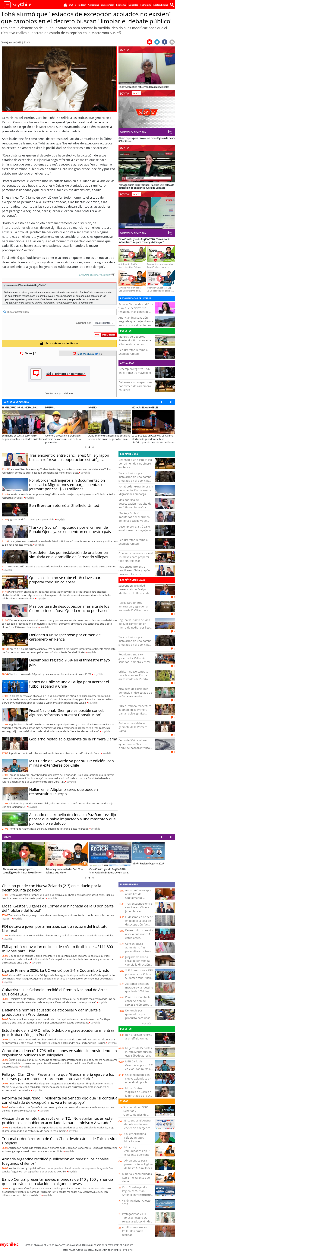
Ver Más (146, 1023)
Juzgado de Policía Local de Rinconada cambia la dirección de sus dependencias (138, 962)
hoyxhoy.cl (128, 1250)
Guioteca (89, 1250)
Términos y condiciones (95, 1245)
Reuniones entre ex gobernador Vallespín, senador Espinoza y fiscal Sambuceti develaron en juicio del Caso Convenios (134, 662)
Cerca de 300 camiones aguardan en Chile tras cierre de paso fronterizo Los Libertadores (134, 746)
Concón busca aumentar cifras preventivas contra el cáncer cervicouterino (139, 949)
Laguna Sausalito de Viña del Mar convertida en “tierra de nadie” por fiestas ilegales (135, 625)
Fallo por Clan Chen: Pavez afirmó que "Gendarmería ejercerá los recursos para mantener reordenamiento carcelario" (58, 1076)
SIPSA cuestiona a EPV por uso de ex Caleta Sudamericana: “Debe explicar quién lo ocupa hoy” (139, 978)
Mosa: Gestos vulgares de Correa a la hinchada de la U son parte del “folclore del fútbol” (58, 908)
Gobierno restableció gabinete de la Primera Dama (73, 739)
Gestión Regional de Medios (40, 1245)
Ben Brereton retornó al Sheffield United (133, 351)
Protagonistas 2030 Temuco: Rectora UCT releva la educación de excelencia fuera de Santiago (136, 1221)
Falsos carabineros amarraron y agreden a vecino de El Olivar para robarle (133, 608)
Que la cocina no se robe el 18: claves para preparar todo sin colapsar (66, 580)
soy (85, 472)
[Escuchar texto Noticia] (112, 274)
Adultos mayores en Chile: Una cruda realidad (134, 1231)
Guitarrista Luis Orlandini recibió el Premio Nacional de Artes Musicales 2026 (54, 992)
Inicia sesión (63, 302)
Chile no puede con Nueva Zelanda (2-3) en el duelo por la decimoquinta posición (51, 888)
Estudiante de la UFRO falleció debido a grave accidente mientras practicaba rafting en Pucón (58, 1032)
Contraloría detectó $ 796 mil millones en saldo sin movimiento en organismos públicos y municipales (59, 1053)
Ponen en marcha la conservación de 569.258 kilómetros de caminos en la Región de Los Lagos (139, 1004)
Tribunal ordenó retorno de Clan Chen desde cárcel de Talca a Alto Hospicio (59, 1141)
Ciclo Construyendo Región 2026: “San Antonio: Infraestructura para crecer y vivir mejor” (137, 1194)
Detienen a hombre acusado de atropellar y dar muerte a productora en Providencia (51, 1012)
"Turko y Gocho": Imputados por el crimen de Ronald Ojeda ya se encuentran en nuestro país (70, 529)
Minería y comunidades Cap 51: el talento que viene (138, 1150)
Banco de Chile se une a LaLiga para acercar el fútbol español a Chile (69, 684)
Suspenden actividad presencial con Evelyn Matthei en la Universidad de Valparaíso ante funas (134, 591)
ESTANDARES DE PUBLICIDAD (121, 1245)
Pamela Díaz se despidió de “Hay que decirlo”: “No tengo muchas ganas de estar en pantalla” (135, 309)
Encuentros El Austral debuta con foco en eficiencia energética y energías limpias (138, 1126)
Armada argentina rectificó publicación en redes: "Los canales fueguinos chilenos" (55, 1161)
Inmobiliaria (101, 1250)
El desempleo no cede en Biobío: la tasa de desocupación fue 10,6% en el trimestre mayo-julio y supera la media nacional (139, 926)
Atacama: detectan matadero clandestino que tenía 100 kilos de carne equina (139, 989)
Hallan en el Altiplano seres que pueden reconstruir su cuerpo (63, 791)
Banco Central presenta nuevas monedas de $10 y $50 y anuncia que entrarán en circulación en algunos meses (57, 1181)
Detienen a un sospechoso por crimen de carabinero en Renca (135, 386)
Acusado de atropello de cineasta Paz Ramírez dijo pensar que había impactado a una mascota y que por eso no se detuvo (72, 819)
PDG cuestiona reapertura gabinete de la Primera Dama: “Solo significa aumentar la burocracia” (134, 711)
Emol (66, 1250)
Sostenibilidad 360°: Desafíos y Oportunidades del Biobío (136, 1112)
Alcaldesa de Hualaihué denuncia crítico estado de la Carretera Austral (135, 692)
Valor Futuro (76, 1250)
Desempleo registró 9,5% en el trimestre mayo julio (134, 370)
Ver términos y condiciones (59, 393)
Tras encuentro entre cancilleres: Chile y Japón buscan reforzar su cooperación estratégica (69, 457)
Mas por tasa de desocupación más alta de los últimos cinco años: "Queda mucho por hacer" (69, 608)
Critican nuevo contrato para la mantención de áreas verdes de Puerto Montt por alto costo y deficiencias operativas (133, 679)
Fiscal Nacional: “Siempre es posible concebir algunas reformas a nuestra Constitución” (68, 712)
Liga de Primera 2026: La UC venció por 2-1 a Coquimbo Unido (55, 970)
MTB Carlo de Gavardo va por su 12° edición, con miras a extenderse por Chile (71, 763)
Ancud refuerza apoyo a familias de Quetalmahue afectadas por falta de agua (139, 897)
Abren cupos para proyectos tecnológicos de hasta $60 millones (138, 1164)
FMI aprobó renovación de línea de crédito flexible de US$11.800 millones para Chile (57, 949)
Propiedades (115, 1250)
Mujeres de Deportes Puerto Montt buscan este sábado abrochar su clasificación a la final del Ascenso (134, 344)
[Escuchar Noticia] (119, 32)
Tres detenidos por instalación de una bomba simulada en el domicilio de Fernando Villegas (68, 554)
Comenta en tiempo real (133, 132)
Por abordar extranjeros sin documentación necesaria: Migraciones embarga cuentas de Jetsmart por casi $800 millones (67, 484)
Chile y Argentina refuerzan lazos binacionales (135, 1137)
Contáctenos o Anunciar (68, 1245)
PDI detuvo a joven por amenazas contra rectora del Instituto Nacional (55, 928)
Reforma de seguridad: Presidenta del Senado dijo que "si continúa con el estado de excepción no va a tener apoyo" (59, 1100)
